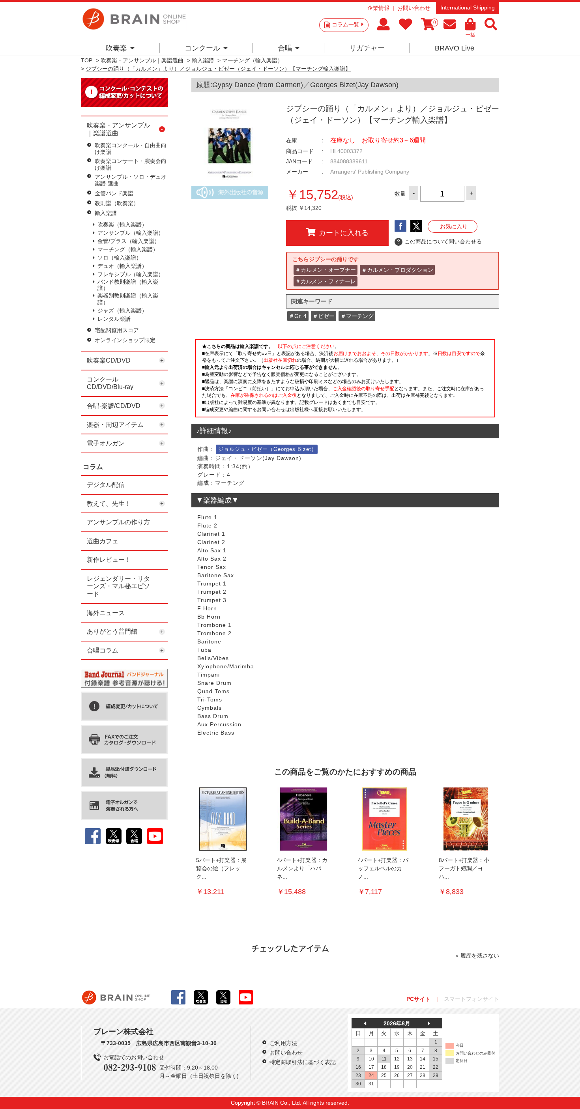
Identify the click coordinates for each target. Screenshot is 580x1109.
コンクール (202, 48)
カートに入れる (344, 233)
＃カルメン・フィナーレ (325, 281)
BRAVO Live (454, 48)
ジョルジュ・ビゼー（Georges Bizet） (267, 449)
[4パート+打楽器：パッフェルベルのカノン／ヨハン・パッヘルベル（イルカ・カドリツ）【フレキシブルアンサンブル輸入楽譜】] (384, 819)
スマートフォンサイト (471, 999)
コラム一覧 (345, 24)
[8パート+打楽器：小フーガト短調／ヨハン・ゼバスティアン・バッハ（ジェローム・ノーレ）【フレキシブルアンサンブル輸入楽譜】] (465, 819)
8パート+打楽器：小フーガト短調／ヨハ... (464, 868)
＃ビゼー (323, 316)
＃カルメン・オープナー (325, 270)
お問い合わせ (413, 8)
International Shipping (467, 7)
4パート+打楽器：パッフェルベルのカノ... (383, 868)
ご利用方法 (283, 1043)
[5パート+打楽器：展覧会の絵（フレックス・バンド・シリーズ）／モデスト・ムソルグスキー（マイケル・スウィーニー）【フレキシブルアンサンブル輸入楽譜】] (222, 819)
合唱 (285, 48)
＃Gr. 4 (298, 316)
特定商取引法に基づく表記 (302, 1062)
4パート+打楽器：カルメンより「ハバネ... (302, 868)
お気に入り (454, 226)
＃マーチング (357, 316)
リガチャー (367, 48)
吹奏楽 (116, 48)
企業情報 (378, 8)
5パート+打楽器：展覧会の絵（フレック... (221, 868)
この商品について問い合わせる (439, 241)
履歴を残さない (479, 955)
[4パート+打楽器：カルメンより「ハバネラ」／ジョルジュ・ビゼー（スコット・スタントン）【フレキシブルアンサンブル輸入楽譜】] (303, 819)
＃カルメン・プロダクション (397, 270)
